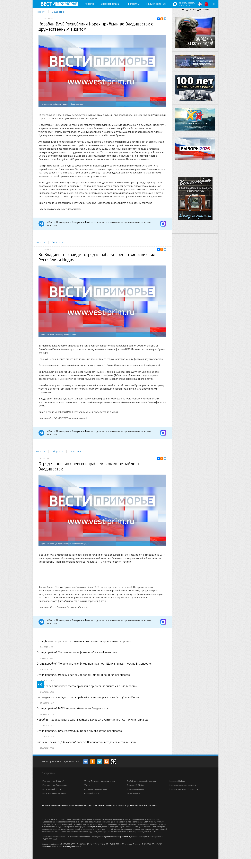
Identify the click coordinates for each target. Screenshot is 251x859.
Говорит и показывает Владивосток (183, 789)
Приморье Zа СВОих (135, 785)
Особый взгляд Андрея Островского (141, 781)
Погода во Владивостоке (195, 9)
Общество (58, 11)
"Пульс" (87, 785)
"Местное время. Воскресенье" (54, 785)
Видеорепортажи (110, 4)
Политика (57, 242)
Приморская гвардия (135, 789)
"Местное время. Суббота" (53, 781)
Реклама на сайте (49, 847)
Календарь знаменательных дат (182, 785)
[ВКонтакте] (158, 18)
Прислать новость (187, 3)
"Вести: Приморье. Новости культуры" (99, 781)
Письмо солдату (133, 793)
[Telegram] (165, 18)
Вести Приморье (59, 4)
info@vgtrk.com (95, 827)
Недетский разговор (92, 793)
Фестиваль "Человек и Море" (96, 789)
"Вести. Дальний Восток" (52, 789)
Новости (89, 4)
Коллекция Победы (177, 781)
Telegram (77, 222)
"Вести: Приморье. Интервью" (54, 793)
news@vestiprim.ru (108, 837)
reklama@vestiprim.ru (72, 847)
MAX (87, 222)
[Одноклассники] (161, 18)
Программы (133, 4)
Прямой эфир (153, 4)
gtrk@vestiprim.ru (123, 837)
